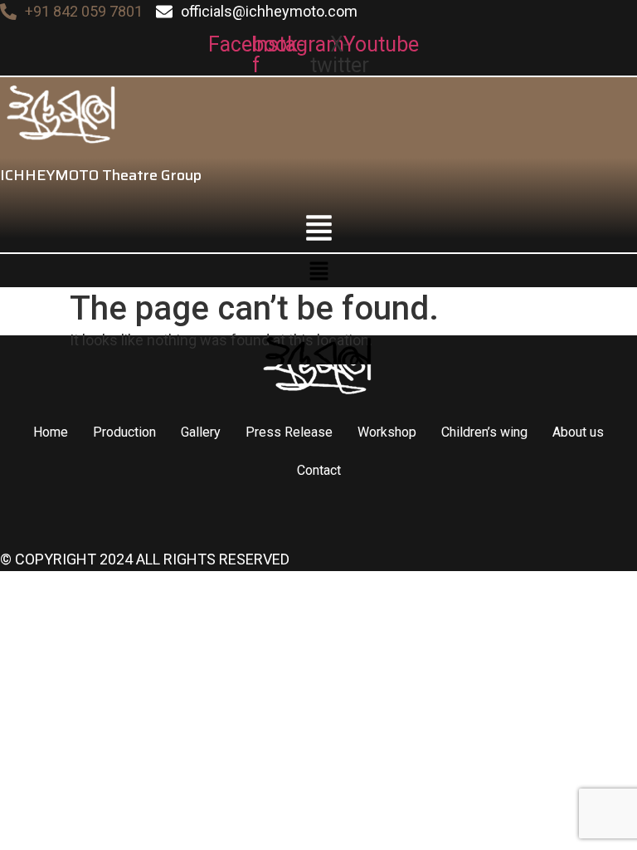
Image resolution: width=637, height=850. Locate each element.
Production (124, 432)
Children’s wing (484, 432)
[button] (318, 226)
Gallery (201, 432)
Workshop (386, 432)
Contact (319, 470)
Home (50, 432)
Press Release (289, 432)
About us (578, 432)
